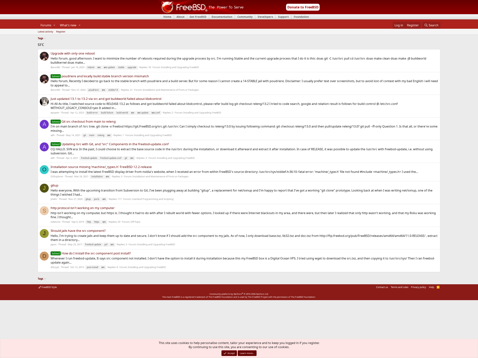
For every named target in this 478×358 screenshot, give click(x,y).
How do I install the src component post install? (91, 253)
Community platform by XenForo (239, 293)
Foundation (301, 16)
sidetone (55, 221)
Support (283, 16)
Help (431, 287)
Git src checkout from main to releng (84, 121)
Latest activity (45, 31)
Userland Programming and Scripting (152, 199)
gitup (54, 185)
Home (167, 16)
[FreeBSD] (201, 13)
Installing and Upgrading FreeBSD (180, 67)
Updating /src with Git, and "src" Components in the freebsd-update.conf (110, 144)
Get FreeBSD (198, 16)
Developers (265, 16)
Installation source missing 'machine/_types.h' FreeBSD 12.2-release (101, 167)
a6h (53, 135)
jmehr (54, 199)
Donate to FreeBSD (303, 7)
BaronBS (55, 67)
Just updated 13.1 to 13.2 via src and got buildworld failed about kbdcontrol (106, 98)
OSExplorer (57, 176)
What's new (68, 25)
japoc (54, 244)
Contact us (382, 287)
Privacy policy (418, 287)
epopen (55, 112)
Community (245, 16)
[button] (54, 25)
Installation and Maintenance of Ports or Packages (171, 89)
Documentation (222, 16)
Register (60, 31)
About (180, 16)
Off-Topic (135, 221)
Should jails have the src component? (78, 230)
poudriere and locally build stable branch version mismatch (100, 76)
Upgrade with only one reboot (73, 53)
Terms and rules (399, 287)
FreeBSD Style (49, 287)
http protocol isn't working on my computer (83, 208)
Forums (46, 25)
